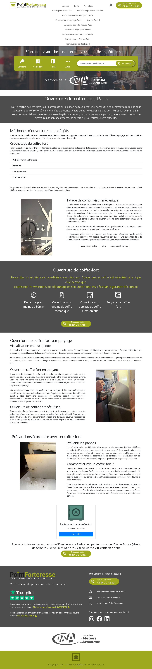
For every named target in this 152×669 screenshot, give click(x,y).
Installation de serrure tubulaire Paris (77, 34)
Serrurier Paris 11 (93, 20)
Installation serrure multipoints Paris (77, 15)
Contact (64, 664)
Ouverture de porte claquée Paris (78, 25)
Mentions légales (77, 664)
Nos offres (88, 6)
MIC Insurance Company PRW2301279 (50, 607)
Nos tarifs (76, 534)
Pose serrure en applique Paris (68, 20)
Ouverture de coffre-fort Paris (77, 39)
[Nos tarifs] (76, 513)
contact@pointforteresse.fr (108, 597)
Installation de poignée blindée (77, 29)
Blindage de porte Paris (62, 10)
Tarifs (76, 6)
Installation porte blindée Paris (90, 10)
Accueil (65, 6)
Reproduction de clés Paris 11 (78, 44)
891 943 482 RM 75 (26, 615)
